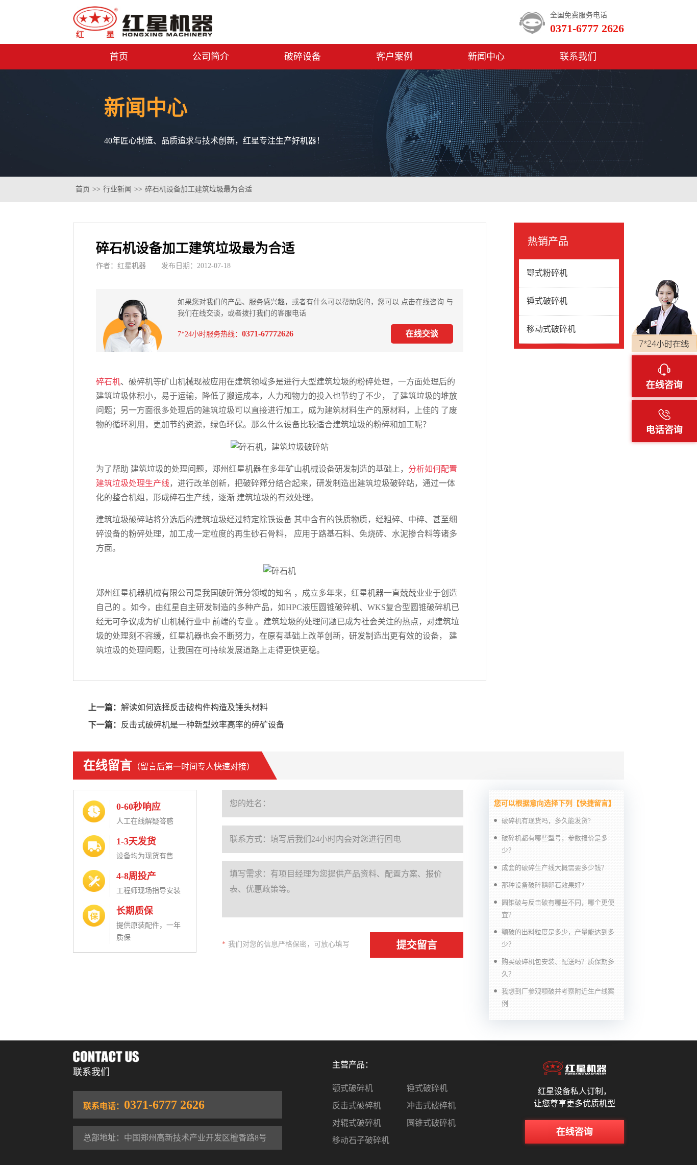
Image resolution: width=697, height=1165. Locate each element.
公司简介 (210, 57)
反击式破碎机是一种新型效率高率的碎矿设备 (202, 724)
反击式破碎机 (356, 1105)
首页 (119, 57)
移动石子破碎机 (360, 1140)
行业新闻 (117, 189)
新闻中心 (486, 57)
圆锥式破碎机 (431, 1123)
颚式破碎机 (352, 1088)
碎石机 (108, 381)
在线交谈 (422, 333)
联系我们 (578, 57)
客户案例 (394, 57)
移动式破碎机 (551, 329)
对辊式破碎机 (356, 1123)
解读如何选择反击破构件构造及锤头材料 (194, 707)
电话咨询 (664, 430)
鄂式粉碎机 (547, 273)
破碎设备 (302, 57)
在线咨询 (574, 1132)
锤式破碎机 (547, 301)
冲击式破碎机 (431, 1105)
